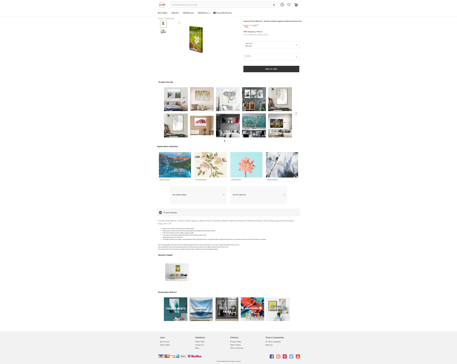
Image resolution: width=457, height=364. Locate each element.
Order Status (165, 345)
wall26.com (224, 361)
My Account (164, 342)
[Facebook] (272, 356)
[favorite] (289, 5)
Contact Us (199, 345)
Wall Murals (188, 13)
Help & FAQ (199, 342)
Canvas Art (169, 18)
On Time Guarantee (273, 342)
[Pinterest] (285, 356)
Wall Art (175, 13)
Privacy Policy (235, 342)
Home (160, 18)
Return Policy (235, 345)
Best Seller (162, 13)
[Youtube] (298, 356)
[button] (296, 113)
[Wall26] (161, 5)
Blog (197, 348)
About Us (269, 345)
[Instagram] (278, 356)
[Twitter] (291, 356)
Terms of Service (236, 348)
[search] (274, 5)
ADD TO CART (271, 69)
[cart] (296, 5)
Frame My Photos (224, 13)
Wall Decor (203, 13)
